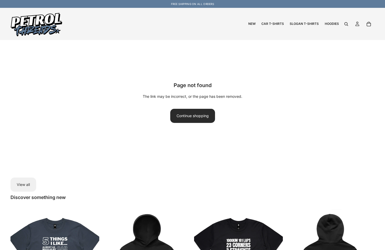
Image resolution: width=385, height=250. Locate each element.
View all (23, 184)
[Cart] (369, 24)
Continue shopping (193, 115)
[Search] (346, 24)
